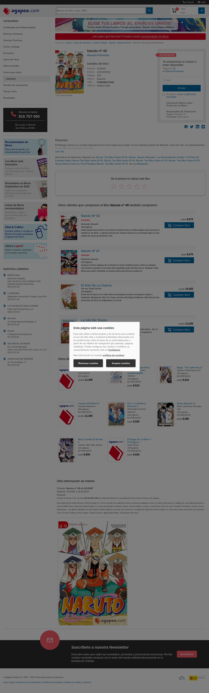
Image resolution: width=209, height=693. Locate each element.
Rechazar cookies (88, 363)
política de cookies (113, 355)
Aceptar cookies (121, 363)
